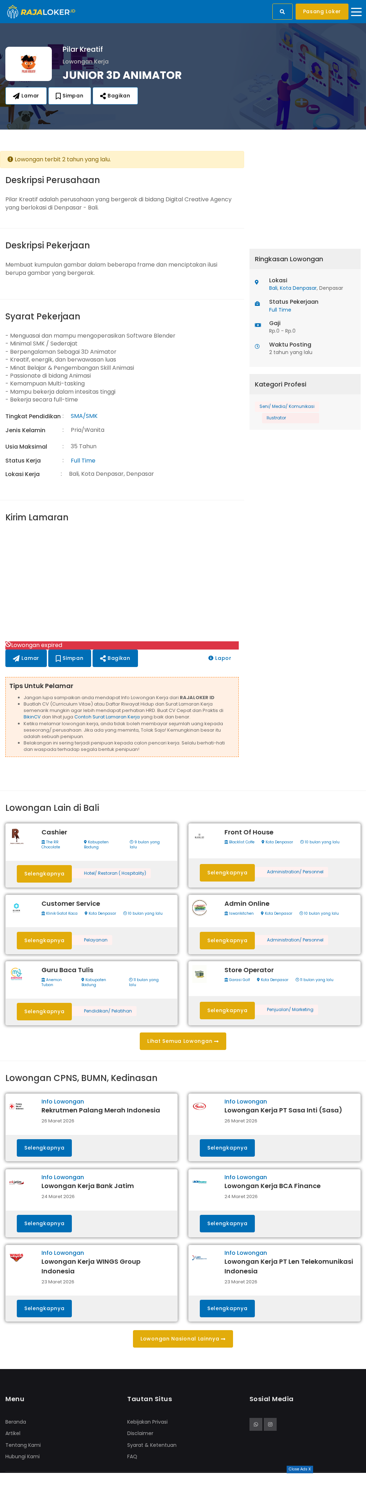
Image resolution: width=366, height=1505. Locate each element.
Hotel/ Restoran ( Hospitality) (115, 873)
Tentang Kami (23, 1445)
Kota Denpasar (298, 288)
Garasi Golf (239, 980)
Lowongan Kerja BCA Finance (272, 1185)
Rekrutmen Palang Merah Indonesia (100, 1110)
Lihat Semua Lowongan (180, 1041)
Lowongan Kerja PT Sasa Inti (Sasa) (283, 1110)
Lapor (222, 658)
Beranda (15, 1421)
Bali (273, 288)
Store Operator (249, 969)
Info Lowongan (62, 1101)
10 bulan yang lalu (322, 842)
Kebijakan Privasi (147, 1421)
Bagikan (118, 95)
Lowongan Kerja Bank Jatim (87, 1185)
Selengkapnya (44, 873)
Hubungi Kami (22, 1456)
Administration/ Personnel (295, 872)
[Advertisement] (122, 583)
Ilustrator (276, 418)
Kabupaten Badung (96, 845)
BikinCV (32, 716)
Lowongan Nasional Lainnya (180, 1338)
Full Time (83, 460)
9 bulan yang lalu (145, 845)
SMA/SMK (84, 416)
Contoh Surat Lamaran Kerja (107, 716)
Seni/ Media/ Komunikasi (287, 406)
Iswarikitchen (241, 913)
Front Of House (248, 832)
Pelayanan (96, 940)
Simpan (72, 95)
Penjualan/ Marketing (290, 1009)
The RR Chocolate (50, 845)
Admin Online (246, 903)
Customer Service (70, 903)
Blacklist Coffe (241, 842)
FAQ (132, 1456)
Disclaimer (140, 1433)
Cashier (54, 832)
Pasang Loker (322, 11)
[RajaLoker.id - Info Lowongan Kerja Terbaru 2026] (41, 11)
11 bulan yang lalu (144, 983)
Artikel (12, 1433)
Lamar (29, 95)
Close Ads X (300, 1469)
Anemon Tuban (51, 983)
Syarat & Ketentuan (152, 1445)
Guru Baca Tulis (67, 969)
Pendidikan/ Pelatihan (108, 1011)
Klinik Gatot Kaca (61, 913)
